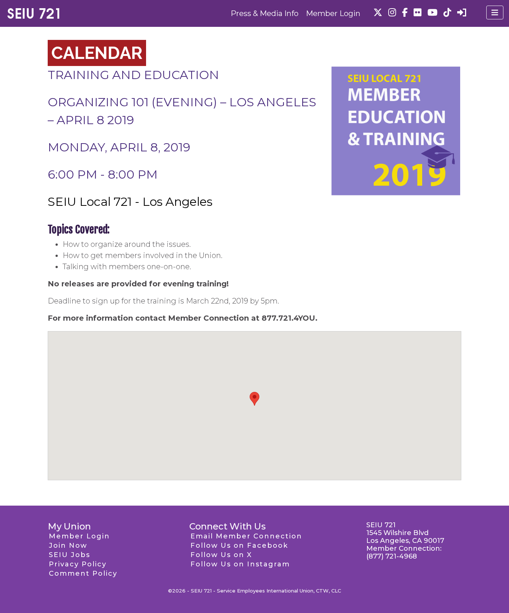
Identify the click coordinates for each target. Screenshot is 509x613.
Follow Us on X (221, 555)
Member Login (333, 13)
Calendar (96, 53)
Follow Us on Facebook (239, 545)
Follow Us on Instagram (240, 564)
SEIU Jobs (69, 555)
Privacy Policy (78, 564)
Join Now (68, 545)
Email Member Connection (246, 536)
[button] (254, 399)
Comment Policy (83, 573)
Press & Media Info (264, 13)
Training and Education (133, 74)
